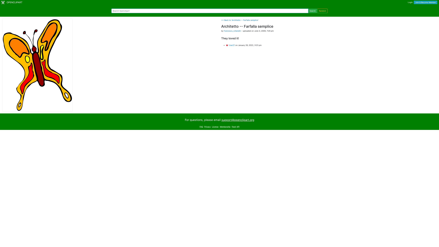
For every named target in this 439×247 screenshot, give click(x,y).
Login (410, 2)
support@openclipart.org (237, 120)
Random (322, 11)
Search (313, 11)
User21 (232, 45)
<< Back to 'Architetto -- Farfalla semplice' (239, 20)
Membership (225, 127)
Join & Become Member (425, 2)
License (215, 127)
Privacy (207, 127)
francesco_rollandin (232, 31)
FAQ (201, 127)
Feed (234, 127)
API (238, 127)
